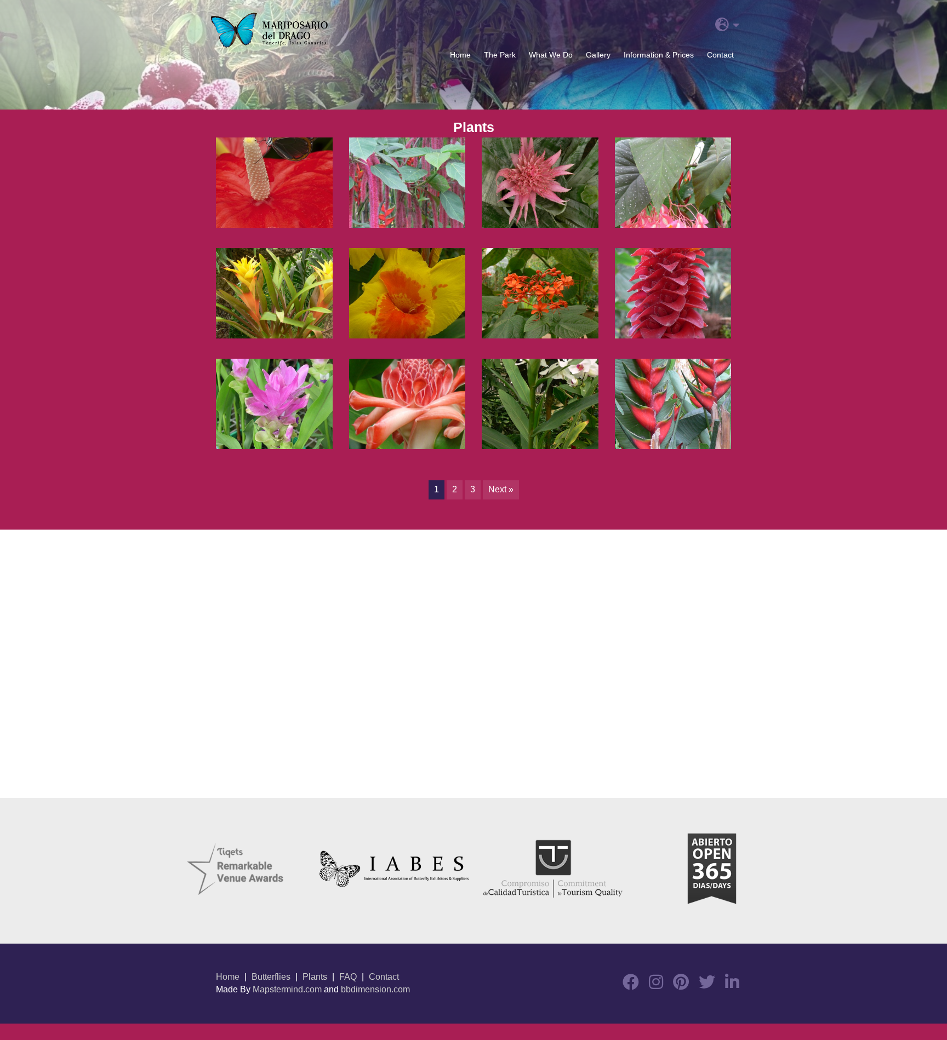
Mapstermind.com (287, 989)
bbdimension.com (375, 989)
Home (460, 54)
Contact (720, 54)
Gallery (598, 54)
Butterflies (271, 976)
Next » (501, 489)
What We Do (551, 54)
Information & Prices (659, 54)
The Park (500, 54)
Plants (315, 976)
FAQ (348, 976)
